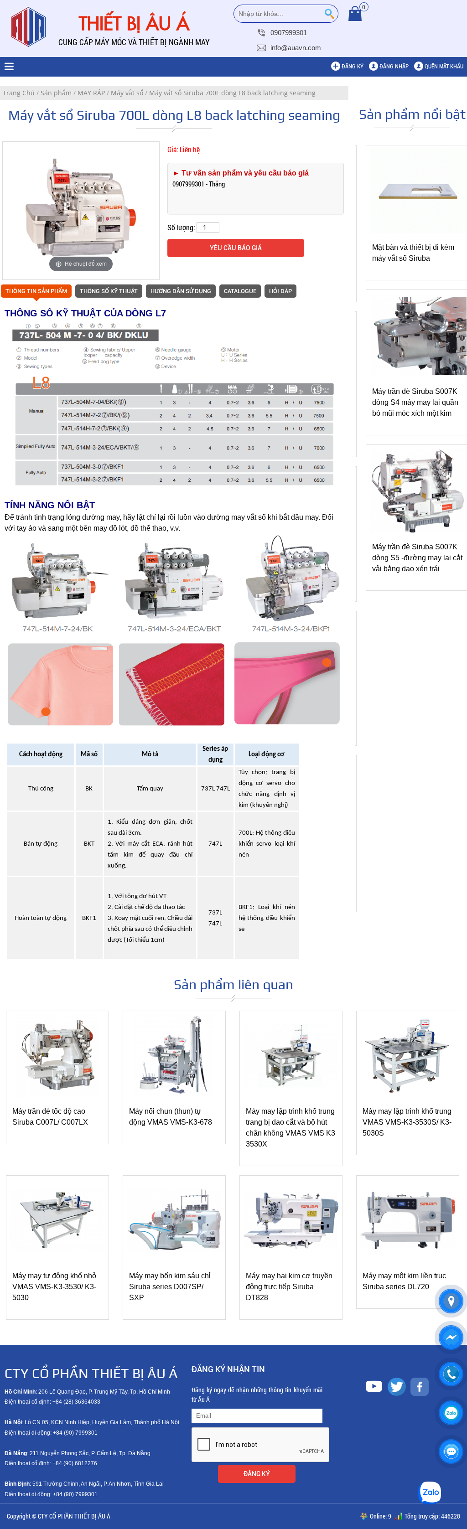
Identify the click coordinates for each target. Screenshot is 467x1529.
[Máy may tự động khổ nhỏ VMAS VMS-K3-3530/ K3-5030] (57, 1259)
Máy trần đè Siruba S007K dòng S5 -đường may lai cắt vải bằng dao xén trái (417, 558)
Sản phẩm (56, 92)
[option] (81, 210)
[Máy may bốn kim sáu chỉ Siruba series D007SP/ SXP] (174, 1259)
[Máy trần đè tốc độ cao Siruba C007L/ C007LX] (57, 1095)
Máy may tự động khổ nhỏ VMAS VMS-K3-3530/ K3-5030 (54, 1287)
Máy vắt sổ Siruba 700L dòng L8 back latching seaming (232, 92)
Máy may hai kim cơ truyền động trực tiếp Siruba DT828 (289, 1287)
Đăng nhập (394, 66)
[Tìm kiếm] (329, 13)
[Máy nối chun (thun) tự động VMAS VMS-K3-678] (174, 1095)
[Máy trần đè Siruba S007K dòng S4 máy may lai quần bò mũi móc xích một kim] (418, 376)
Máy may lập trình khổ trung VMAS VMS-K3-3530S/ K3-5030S (407, 1122)
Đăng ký (352, 66)
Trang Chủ (19, 92)
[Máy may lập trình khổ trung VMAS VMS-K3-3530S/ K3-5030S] (407, 1095)
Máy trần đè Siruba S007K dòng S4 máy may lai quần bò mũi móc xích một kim (415, 402)
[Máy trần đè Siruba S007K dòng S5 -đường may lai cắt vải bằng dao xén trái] (418, 531)
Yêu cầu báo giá (236, 248)
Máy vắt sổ (127, 92)
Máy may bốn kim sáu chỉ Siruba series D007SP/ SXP (170, 1287)
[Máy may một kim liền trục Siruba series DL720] (407, 1259)
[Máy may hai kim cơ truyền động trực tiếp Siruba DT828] (291, 1259)
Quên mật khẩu (444, 66)
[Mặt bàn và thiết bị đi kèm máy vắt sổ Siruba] (418, 231)
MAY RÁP (91, 92)
